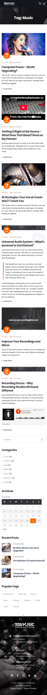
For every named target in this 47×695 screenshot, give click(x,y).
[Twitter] (29, 675)
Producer (27, 600)
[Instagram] (23, 675)
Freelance (7, 461)
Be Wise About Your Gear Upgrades (26, 549)
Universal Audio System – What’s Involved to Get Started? (23, 243)
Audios (6, 457)
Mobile (6, 469)
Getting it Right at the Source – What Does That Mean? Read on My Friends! (22, 135)
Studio (37, 600)
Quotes (6, 474)
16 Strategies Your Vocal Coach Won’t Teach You (22, 199)
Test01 (6, 607)
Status (6, 482)
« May (4, 529)
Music (6, 600)
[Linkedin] (35, 675)
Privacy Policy (15, 688)
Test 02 (16, 607)
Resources (8, 478)
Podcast (16, 600)
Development (9, 594)
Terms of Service (30, 688)
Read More (17, 89)
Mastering (22, 594)
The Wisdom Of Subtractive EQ (29, 560)
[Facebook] (17, 675)
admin (6, 62)
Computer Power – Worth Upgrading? (18, 69)
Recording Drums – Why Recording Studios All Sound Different (20, 386)
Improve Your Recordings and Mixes (21, 343)
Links (6, 465)
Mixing (33, 594)
